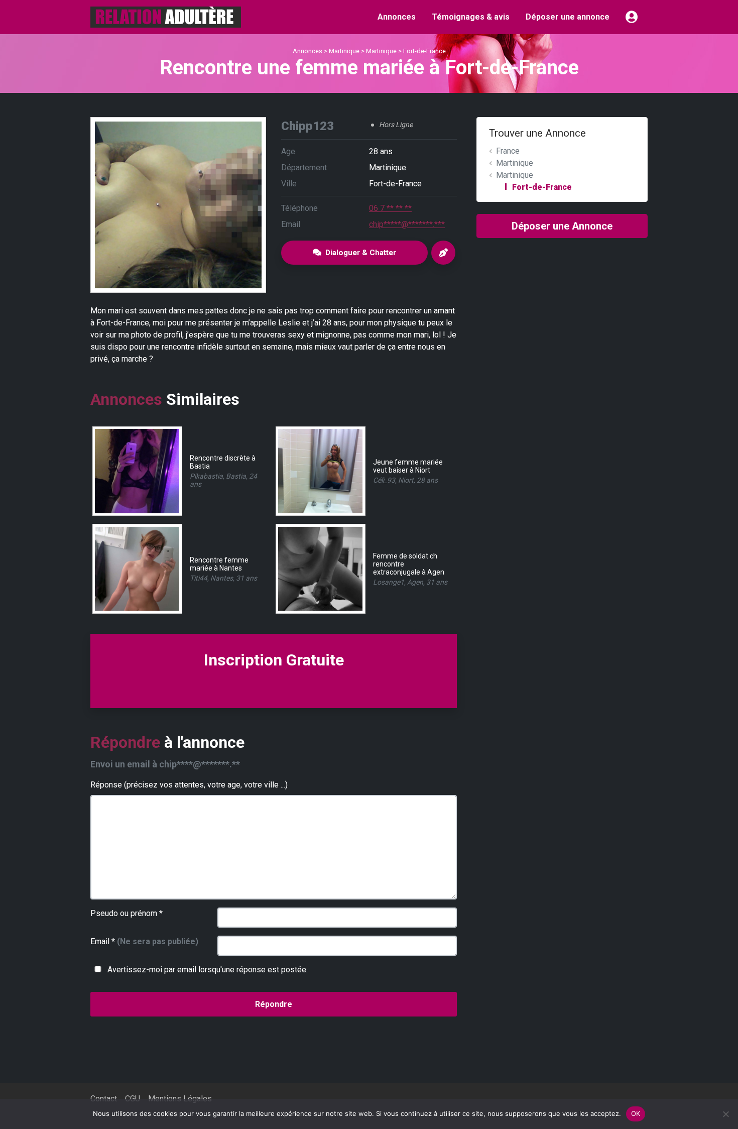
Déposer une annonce (567, 17)
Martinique (344, 51)
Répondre (273, 1004)
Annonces (397, 17)
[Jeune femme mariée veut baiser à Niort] (320, 470)
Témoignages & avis (471, 17)
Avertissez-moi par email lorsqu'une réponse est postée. (206, 969)
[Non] (725, 1114)
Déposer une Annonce (562, 226)
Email (144, 941)
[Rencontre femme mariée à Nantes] (137, 568)
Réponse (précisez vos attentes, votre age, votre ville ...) (189, 784)
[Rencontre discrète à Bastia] (137, 470)
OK (636, 1113)
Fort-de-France (424, 51)
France (508, 151)
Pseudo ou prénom (126, 913)
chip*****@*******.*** (407, 224)
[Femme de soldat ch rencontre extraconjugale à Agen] (320, 568)
